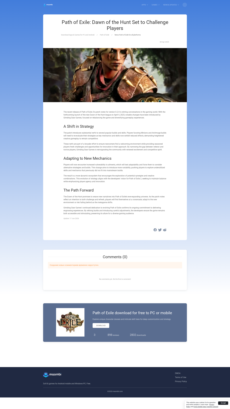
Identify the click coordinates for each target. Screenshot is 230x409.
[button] (185, 5)
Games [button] (154, 5)
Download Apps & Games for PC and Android (77, 35)
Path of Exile (104, 35)
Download (101, 325)
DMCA (177, 373)
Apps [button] (144, 5)
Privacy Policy (181, 381)
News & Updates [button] (170, 5)
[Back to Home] (48, 5)
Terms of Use (180, 377)
